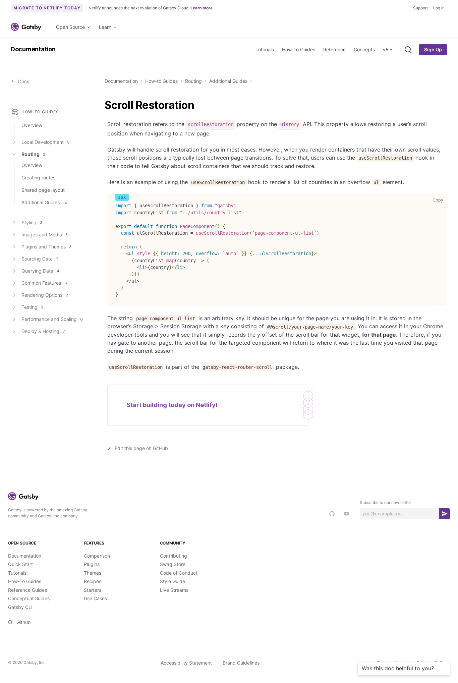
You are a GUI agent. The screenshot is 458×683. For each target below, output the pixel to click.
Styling (31, 222)
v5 (386, 49)
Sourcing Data (39, 259)
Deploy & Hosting (43, 331)
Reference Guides (27, 590)
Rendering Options (44, 295)
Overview (31, 125)
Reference (334, 49)
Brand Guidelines (241, 663)
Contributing (173, 556)
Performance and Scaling (52, 319)
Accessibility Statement (186, 663)
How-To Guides (298, 49)
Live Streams (174, 590)
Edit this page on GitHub (141, 448)
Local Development (45, 142)
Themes (92, 573)
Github (23, 622)
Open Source (70, 27)
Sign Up (433, 49)
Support (420, 7)
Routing (193, 81)
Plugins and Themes (46, 246)
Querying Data (40, 271)
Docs (22, 81)
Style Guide (172, 581)
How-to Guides (161, 81)
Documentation (33, 49)
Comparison (97, 556)
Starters (92, 590)
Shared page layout (43, 190)
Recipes (92, 581)
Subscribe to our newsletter (385, 502)
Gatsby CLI (20, 607)
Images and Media (44, 234)
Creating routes (38, 177)
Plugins (92, 564)
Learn (105, 27)
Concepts (364, 49)
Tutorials (264, 49)
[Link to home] (26, 27)
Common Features (44, 283)
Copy (439, 200)
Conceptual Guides (29, 598)
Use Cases (95, 598)
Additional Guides (228, 81)
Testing (32, 307)
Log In (439, 7)
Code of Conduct (178, 573)
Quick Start (20, 564)
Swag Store (172, 564)
